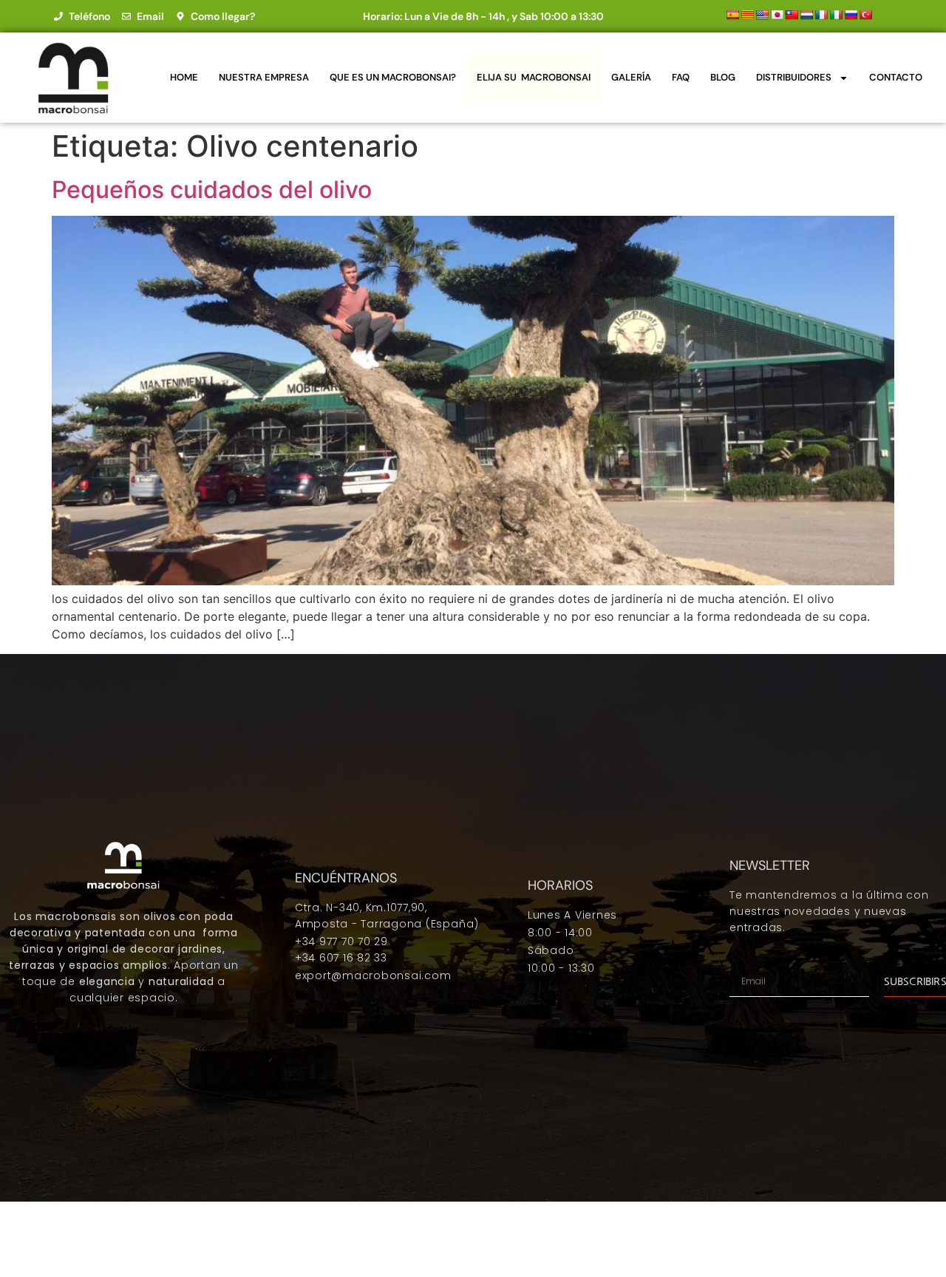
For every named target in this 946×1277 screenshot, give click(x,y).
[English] (762, 15)
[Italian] (836, 15)
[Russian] (850, 15)
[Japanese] (776, 15)
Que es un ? (393, 77)
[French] (821, 15)
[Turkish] (865, 15)
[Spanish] (732, 15)
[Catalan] (747, 15)
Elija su (534, 77)
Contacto (895, 77)
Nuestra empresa (264, 77)
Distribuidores (793, 77)
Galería (631, 77)
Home (184, 77)
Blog (722, 77)
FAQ (681, 77)
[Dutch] (806, 15)
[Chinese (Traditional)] (791, 15)
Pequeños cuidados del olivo (212, 189)
